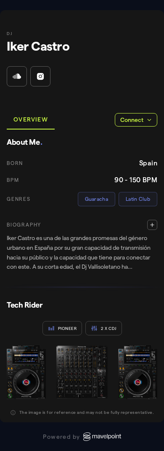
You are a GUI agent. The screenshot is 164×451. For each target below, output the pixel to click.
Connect (131, 119)
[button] (82, 245)
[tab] (31, 120)
